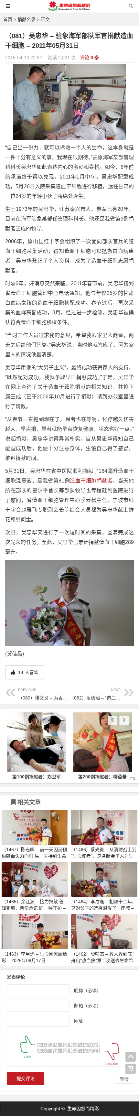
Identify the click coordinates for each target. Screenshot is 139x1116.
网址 (78, 1021)
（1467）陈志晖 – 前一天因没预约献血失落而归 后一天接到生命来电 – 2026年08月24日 (34, 856)
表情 (124, 1079)
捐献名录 (26, 19)
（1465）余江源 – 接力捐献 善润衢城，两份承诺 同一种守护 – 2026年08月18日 (34, 908)
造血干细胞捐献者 (91, 480)
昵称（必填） (87, 990)
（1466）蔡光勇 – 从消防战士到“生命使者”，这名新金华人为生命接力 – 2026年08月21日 (103, 856)
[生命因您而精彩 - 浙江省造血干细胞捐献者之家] (69, 9)
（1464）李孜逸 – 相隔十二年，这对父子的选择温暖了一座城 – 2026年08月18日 (103, 908)
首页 (7, 19)
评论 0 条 (89, 57)
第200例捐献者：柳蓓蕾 (59, 776)
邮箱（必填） (87, 1005)
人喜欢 (27, 672)
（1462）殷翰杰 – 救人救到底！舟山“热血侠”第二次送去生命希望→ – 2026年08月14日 (103, 960)
